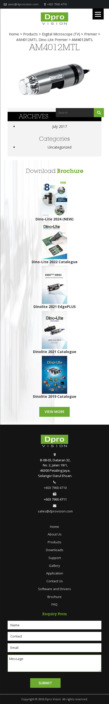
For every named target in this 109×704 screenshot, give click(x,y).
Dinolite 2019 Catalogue (54, 396)
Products (54, 542)
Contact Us (54, 581)
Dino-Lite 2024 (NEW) (54, 219)
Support (54, 557)
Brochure (70, 171)
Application (54, 573)
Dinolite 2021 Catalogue (54, 351)
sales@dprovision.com (23, 4)
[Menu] (98, 13)
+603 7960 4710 (57, 4)
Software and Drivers (54, 589)
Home (54, 526)
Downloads (54, 550)
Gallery (54, 565)
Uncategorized (59, 147)
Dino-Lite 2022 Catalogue (55, 261)
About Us (55, 534)
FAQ (54, 604)
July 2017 (59, 126)
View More (55, 411)
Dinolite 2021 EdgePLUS (54, 306)
